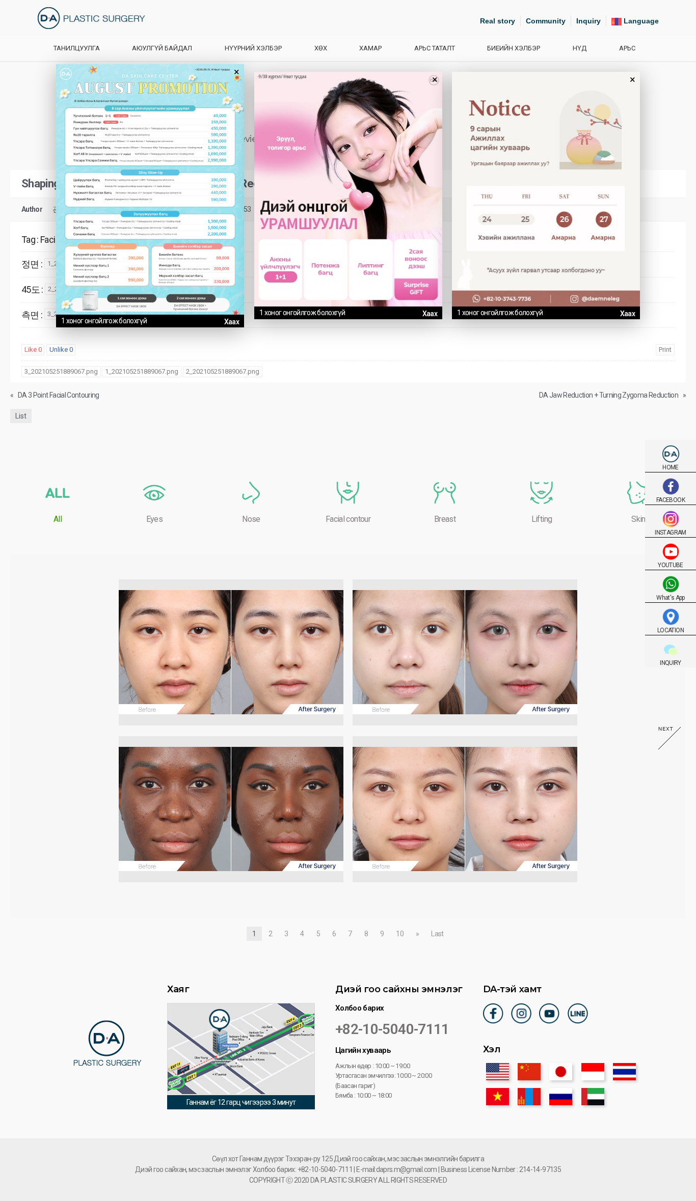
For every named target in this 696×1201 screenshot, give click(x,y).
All (57, 519)
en (497, 1071)
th (624, 1071)
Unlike (60, 349)
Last (437, 934)
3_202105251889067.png (61, 371)
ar (592, 1096)
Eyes (154, 519)
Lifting (541, 519)
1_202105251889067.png (141, 371)
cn (529, 1071)
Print (665, 349)
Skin (638, 519)
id (592, 1071)
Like (32, 349)
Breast (445, 519)
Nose (251, 519)
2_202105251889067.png (222, 371)
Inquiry (588, 21)
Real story (497, 21)
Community (546, 21)
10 (400, 934)
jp (560, 1071)
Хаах (231, 322)
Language (640, 21)
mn (529, 1096)
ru (560, 1096)
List (20, 416)
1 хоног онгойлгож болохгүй (104, 321)
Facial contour (348, 519)
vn (497, 1096)
